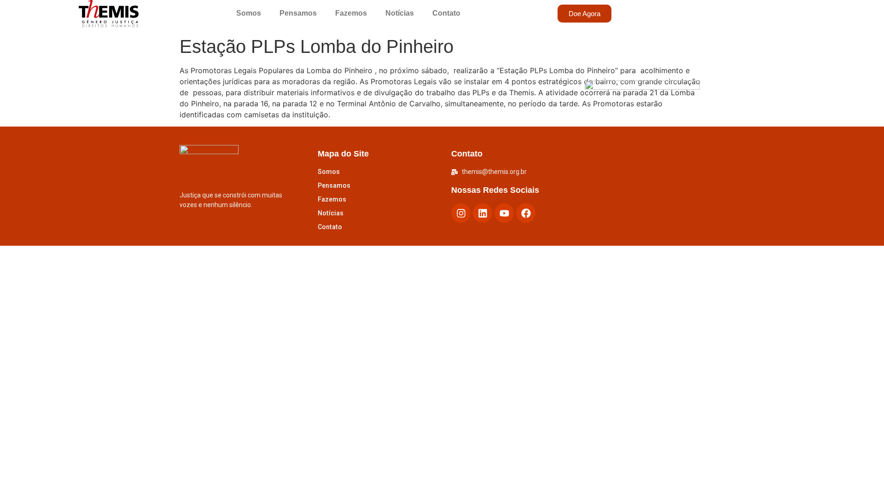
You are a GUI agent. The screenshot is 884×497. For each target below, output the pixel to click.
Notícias (399, 13)
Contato (446, 13)
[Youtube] (504, 213)
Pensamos (298, 13)
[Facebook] (525, 213)
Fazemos (351, 13)
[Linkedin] (482, 213)
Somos (248, 13)
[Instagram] (461, 213)
